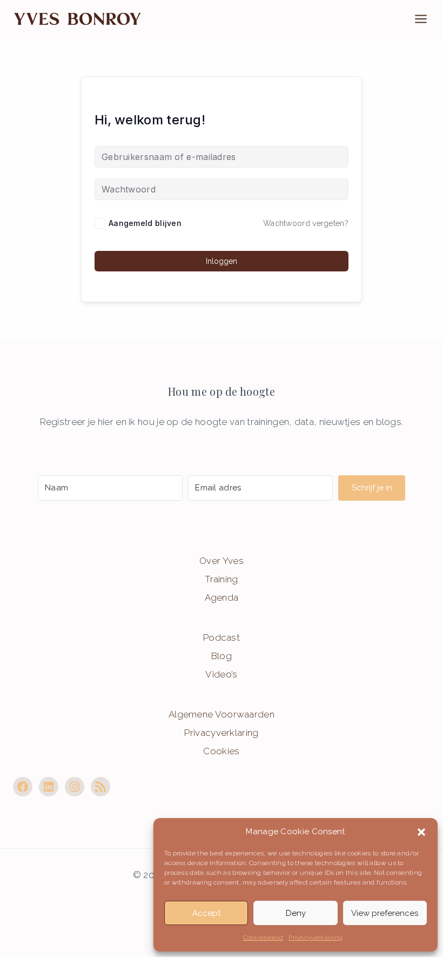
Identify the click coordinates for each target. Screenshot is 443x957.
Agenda (222, 597)
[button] (421, 832)
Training (221, 579)
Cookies (221, 751)
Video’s (221, 674)
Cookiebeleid (263, 937)
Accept (206, 913)
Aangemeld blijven (145, 223)
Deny (296, 913)
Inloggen (221, 261)
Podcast (221, 637)
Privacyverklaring (315, 937)
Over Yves (221, 560)
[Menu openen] (426, 19)
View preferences (384, 913)
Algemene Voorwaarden (221, 714)
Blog (221, 655)
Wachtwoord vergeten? (305, 223)
